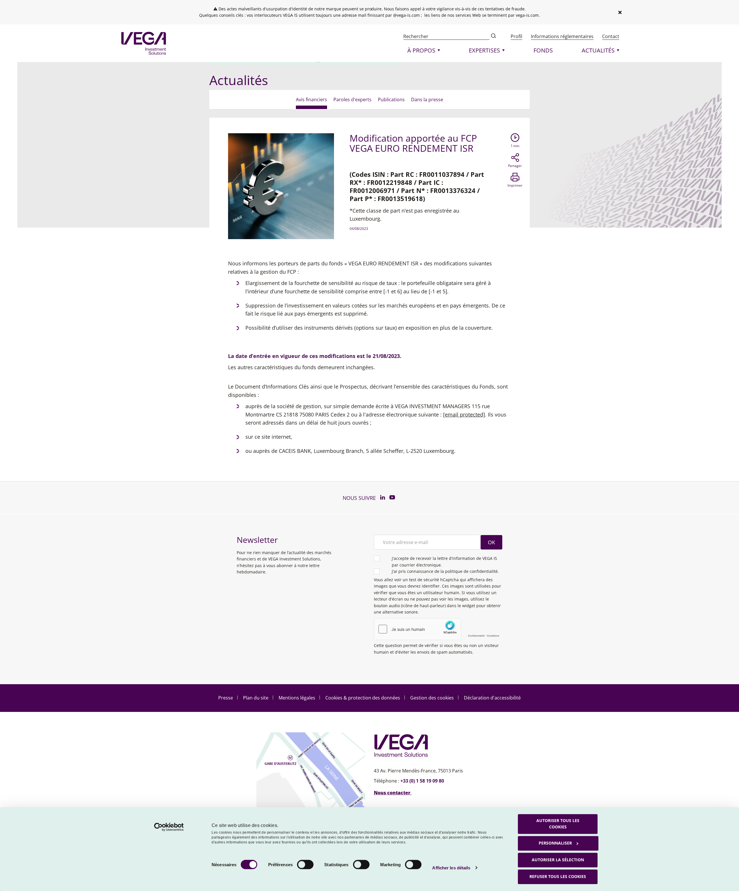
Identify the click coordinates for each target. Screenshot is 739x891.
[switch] (305, 864)
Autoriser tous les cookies (557, 824)
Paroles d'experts (352, 99)
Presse (225, 698)
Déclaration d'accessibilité (492, 698)
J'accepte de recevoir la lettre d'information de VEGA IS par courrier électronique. (444, 561)
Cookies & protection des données (362, 698)
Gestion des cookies (432, 698)
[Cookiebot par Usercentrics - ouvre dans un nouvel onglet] (169, 827)
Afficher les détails (451, 867)
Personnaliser (555, 843)
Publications (391, 99)
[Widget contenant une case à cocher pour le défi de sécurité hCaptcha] (438, 629)
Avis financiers (311, 99)
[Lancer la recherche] (494, 36)
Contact (610, 36)
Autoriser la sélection (558, 859)
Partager (515, 165)
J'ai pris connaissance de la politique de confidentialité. (445, 571)
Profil (516, 36)
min (515, 145)
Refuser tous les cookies (557, 876)
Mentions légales (297, 698)
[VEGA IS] (143, 43)
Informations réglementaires (562, 36)
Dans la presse (427, 99)
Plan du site (255, 698)
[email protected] (464, 414)
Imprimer (514, 185)
